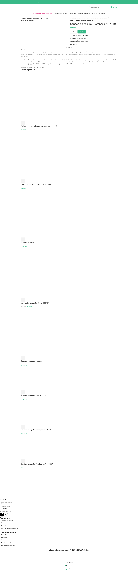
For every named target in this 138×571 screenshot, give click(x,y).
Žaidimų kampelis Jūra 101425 (33, 395)
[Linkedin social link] (84, 44)
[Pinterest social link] (82, 44)
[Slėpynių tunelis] (69, 201)
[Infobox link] (26, 2)
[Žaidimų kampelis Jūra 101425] (69, 378)
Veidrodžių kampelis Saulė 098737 (35, 303)
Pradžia (72, 18)
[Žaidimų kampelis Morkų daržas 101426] (69, 412)
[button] (23, 181)
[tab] (69, 47)
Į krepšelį (81, 31)
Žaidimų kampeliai (102, 18)
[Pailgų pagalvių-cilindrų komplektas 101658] (69, 84)
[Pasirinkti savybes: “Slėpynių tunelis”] (23, 239)
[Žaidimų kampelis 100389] (69, 320)
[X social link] (80, 44)
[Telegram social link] (86, 44)
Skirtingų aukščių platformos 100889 (36, 184)
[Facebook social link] (78, 44)
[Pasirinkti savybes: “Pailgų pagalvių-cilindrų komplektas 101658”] (23, 123)
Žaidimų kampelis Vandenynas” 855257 (37, 464)
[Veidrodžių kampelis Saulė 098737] (69, 259)
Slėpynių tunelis (27, 243)
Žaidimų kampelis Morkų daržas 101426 (37, 430)
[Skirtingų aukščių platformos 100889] (69, 143)
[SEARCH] (107, 7)
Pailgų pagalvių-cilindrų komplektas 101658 (39, 126)
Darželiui (92, 18)
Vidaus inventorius (82, 18)
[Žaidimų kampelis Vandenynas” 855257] (69, 447)
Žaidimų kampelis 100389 (31, 361)
